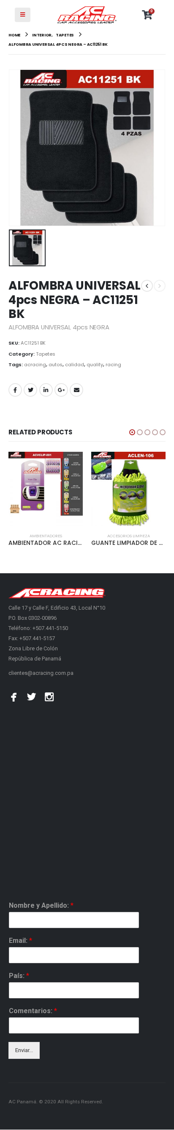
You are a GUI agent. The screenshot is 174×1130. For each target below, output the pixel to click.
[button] (132, 432)
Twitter (30, 390)
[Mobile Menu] (22, 15)
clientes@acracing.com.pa (40, 673)
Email (76, 390)
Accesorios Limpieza (128, 536)
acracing (35, 364)
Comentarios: (33, 1011)
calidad (74, 364)
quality (95, 364)
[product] (45, 489)
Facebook (15, 390)
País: (19, 976)
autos (56, 364)
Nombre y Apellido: (41, 905)
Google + (61, 390)
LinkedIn (46, 390)
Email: (20, 941)
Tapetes (45, 354)
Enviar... (24, 1050)
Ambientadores (46, 536)
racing (113, 364)
